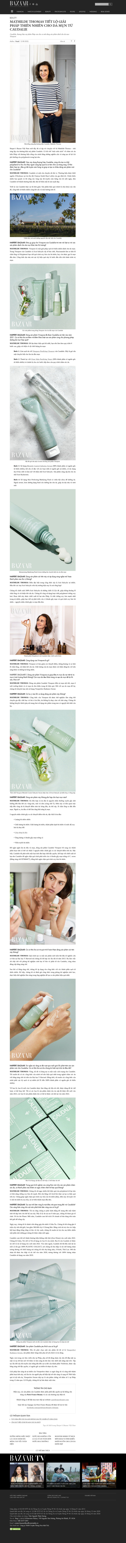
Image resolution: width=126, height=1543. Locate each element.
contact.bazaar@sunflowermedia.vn (26, 1523)
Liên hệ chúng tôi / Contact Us (58, 1497)
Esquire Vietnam (90, 1495)
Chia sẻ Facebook (75, 41)
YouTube (37, 4)
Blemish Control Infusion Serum (39, 466)
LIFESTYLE (82, 11)
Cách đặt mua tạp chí (17, 1497)
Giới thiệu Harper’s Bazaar (18, 1495)
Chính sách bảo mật (54, 1495)
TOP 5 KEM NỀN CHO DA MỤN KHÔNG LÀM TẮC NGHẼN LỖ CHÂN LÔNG (34, 1419)
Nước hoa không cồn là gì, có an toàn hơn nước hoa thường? (41, 1438)
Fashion (20, 11)
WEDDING (93, 11)
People (72, 11)
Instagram (33, 4)
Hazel (17, 41)
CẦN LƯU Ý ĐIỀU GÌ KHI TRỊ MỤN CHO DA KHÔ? (25, 1422)
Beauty (48, 11)
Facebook (30, 4)
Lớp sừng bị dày (21, 832)
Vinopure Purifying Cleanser (44, 351)
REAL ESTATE (105, 11)
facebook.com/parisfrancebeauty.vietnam (42, 1408)
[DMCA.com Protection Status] (15, 1529)
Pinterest (72, 41)
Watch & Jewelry (34, 11)
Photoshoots (60, 11)
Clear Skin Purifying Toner (41, 359)
